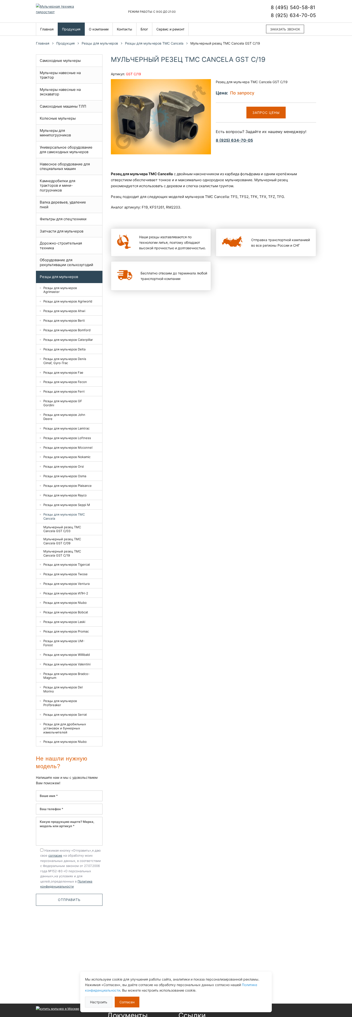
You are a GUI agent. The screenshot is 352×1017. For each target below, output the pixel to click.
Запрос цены (266, 112)
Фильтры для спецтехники (63, 219)
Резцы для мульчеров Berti (64, 320)
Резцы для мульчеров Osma (64, 476)
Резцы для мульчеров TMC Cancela (154, 43)
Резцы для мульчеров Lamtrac (66, 428)
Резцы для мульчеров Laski (64, 622)
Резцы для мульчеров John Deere (64, 417)
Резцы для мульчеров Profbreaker (60, 703)
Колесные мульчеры (58, 118)
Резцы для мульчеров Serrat (65, 714)
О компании (98, 29)
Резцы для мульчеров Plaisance (67, 486)
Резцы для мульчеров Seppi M (66, 505)
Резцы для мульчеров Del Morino (63, 689)
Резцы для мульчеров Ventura (66, 584)
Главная (47, 29)
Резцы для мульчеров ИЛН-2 (65, 593)
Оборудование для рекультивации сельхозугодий (66, 262)
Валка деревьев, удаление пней (63, 204)
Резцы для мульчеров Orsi (63, 466)
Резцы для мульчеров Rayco (65, 495)
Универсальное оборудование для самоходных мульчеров (66, 149)
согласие (55, 855)
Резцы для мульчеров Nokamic (67, 457)
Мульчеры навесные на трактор (60, 75)
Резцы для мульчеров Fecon (65, 382)
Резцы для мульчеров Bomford (67, 330)
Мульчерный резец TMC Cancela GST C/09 (62, 541)
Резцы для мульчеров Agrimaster (60, 290)
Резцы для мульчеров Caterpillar (68, 340)
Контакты (124, 29)
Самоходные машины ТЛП (63, 106)
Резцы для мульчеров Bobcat (65, 612)
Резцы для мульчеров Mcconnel (67, 447)
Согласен (127, 1002)
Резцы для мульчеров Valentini (67, 664)
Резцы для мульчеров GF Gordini (62, 403)
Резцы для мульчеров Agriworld (67, 301)
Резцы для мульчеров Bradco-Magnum (66, 676)
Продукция (71, 29)
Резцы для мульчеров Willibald (66, 655)
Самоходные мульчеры (60, 60)
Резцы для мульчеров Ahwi (64, 311)
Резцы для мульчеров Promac (66, 631)
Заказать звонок (285, 29)
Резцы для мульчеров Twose (65, 574)
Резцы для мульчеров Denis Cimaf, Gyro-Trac (64, 361)
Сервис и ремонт (170, 29)
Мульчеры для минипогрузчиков (55, 133)
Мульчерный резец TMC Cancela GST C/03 (62, 529)
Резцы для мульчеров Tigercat (66, 564)
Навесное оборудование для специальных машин (65, 166)
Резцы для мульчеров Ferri (64, 391)
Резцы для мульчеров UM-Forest (64, 643)
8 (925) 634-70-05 (293, 15)
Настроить (98, 1002)
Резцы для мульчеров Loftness (67, 438)
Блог (144, 29)
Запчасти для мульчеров (61, 231)
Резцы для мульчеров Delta (64, 349)
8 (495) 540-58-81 (293, 7)
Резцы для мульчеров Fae (63, 372)
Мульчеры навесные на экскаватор (60, 92)
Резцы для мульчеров (100, 43)
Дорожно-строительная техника (61, 245)
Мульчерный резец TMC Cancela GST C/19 (62, 553)
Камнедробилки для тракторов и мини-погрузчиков (57, 185)
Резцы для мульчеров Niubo (65, 602)
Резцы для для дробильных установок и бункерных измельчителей (64, 728)
